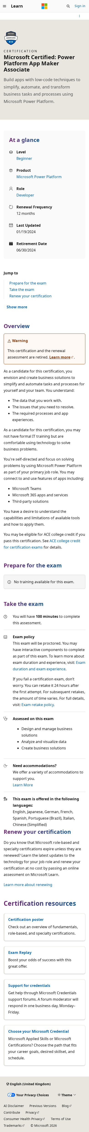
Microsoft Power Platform (39, 176)
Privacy (31, 1112)
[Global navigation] (4, 6)
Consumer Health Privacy (23, 1119)
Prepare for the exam (27, 283)
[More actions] (80, 16)
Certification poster (26, 919)
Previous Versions (42, 1106)
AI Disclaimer (14, 1106)
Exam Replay (19, 952)
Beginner (24, 158)
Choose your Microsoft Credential (38, 1031)
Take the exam (21, 289)
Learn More (23, 784)
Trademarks (13, 1125)
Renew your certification (30, 295)
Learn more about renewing (28, 884)
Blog (65, 1106)
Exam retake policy (37, 704)
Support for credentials (29, 985)
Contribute (12, 1112)
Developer (25, 195)
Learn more (59, 357)
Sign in (80, 6)
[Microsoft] (44, 6)
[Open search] (68, 6)
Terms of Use (61, 1119)
